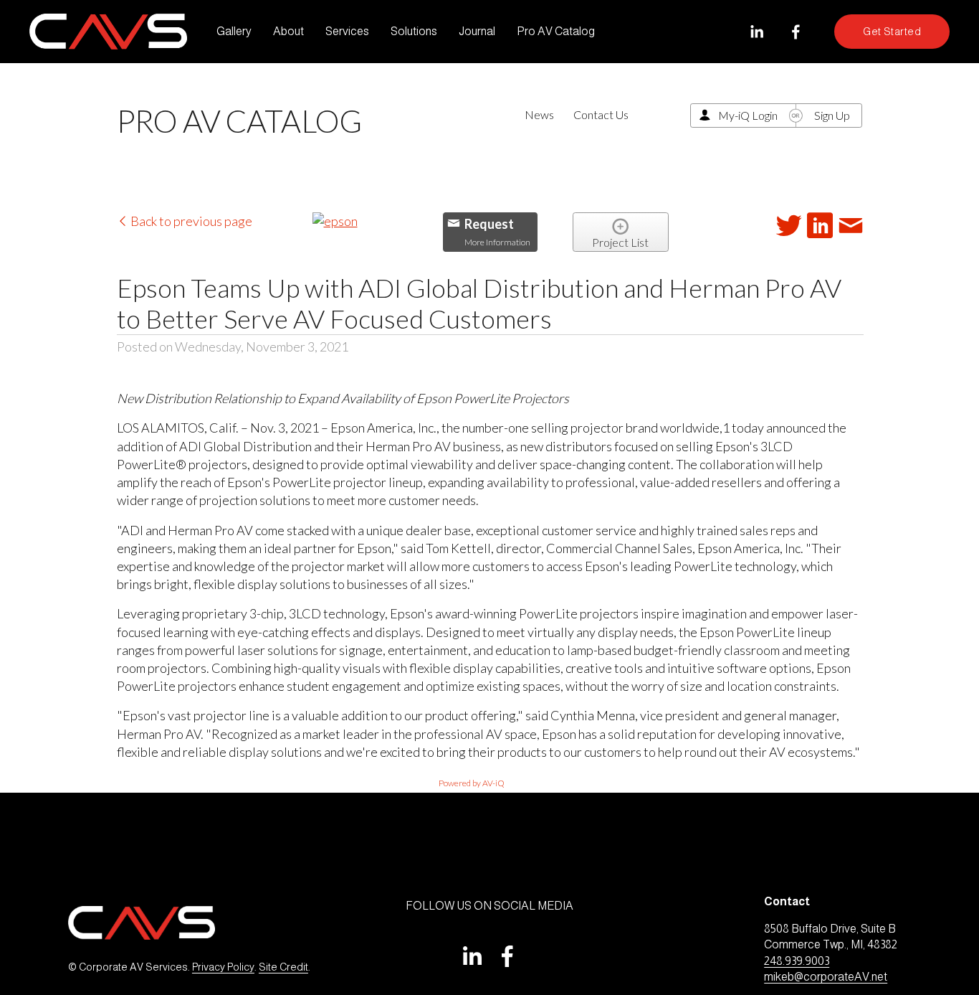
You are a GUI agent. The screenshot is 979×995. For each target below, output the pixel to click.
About (288, 31)
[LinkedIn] (756, 32)
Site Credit (283, 967)
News (539, 114)
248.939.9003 (796, 961)
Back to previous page (190, 221)
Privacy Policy (223, 967)
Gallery (234, 31)
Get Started (892, 31)
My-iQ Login (748, 115)
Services (347, 31)
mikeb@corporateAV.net (825, 977)
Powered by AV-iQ (472, 783)
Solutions (414, 31)
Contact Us (601, 114)
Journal (477, 31)
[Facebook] (796, 32)
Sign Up (832, 115)
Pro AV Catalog (556, 31)
